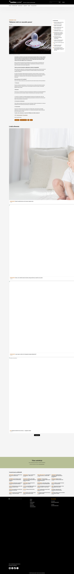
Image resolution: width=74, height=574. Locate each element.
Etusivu (10, 5)
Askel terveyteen (19, 115)
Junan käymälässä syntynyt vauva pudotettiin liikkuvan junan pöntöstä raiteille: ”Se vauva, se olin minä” (59, 49)
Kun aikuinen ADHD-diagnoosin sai (59, 43)
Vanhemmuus (20, 5)
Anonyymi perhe (33, 5)
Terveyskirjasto (25, 115)
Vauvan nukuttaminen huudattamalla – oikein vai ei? (58, 30)
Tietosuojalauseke (33, 506)
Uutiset (29, 5)
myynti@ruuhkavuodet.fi (54, 505)
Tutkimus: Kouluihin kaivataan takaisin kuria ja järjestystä (58, 40)
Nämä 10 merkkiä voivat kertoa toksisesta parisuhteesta (58, 23)
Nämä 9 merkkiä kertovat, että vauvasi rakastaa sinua (58, 28)
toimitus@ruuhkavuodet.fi (55, 502)
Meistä (63, 2)
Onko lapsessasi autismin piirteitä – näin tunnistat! (58, 25)
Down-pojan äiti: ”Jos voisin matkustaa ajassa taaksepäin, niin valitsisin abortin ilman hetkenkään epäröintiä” (58, 33)
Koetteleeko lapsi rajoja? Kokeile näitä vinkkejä (58, 45)
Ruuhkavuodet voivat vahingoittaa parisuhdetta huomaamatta (58, 37)
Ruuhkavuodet (14, 5)
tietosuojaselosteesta (41, 464)
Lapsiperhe (25, 5)
